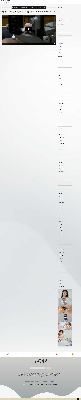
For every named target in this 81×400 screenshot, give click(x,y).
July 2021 (60, 81)
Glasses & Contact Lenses (63, 40)
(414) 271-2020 (46, 381)
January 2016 (61, 205)
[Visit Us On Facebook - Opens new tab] (8, 354)
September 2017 (61, 146)
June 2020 (60, 109)
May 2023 (60, 75)
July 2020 (60, 106)
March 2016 (61, 199)
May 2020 (60, 112)
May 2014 (60, 267)
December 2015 (61, 208)
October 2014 (61, 252)
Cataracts (61, 27)
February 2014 (61, 277)
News (60, 49)
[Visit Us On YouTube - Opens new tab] (57, 354)
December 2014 (61, 246)
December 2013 (61, 283)
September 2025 (61, 59)
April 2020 (60, 115)
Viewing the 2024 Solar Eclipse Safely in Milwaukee (65, 15)
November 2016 (61, 177)
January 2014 (61, 280)
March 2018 (61, 134)
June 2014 (60, 264)
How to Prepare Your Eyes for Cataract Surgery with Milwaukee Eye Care (65, 20)
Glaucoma (61, 43)
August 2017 (61, 149)
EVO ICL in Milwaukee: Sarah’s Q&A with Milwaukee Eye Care (64, 11)
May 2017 (60, 159)
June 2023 (60, 72)
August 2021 (61, 78)
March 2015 (61, 236)
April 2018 (60, 131)
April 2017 (60, 162)
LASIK (60, 46)
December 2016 (61, 174)
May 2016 (60, 193)
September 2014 (61, 255)
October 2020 (61, 100)
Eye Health (61, 37)
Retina (60, 52)
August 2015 (61, 221)
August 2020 (61, 103)
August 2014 (61, 258)
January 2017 (61, 171)
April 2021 (60, 87)
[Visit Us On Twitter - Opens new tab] (24, 354)
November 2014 (61, 249)
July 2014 (60, 261)
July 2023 (60, 69)
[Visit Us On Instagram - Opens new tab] (40, 354)
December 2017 (61, 140)
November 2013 (61, 286)
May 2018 (60, 128)
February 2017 (61, 168)
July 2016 (60, 187)
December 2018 (61, 118)
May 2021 (60, 84)
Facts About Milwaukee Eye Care (52, 381)
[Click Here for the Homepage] (16, 2)
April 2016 (60, 196)
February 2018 (61, 137)
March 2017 (61, 165)
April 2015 (60, 233)
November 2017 (61, 143)
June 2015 (60, 227)
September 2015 (61, 218)
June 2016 (60, 190)
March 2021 (61, 90)
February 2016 (61, 202)
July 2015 (60, 224)
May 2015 (60, 230)
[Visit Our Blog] (73, 354)
